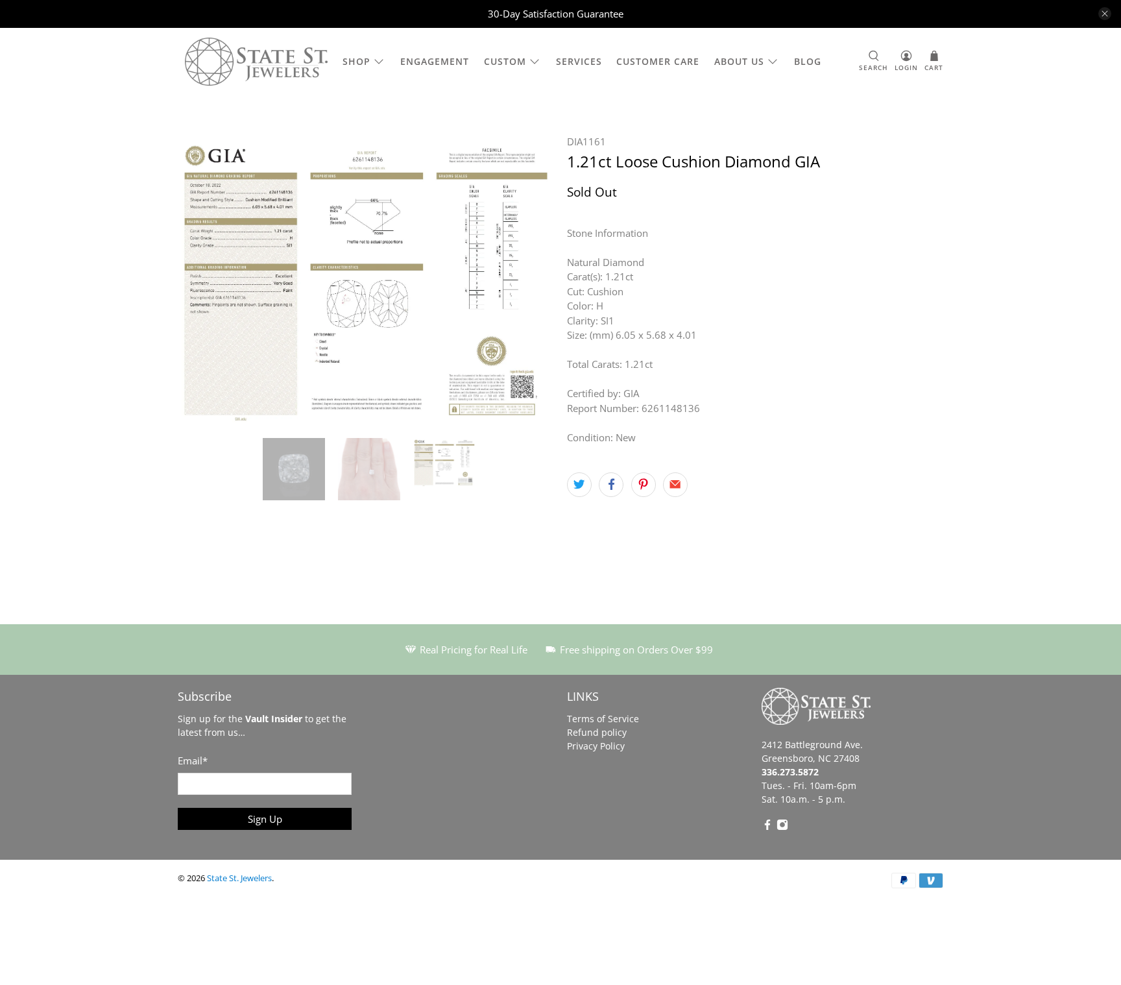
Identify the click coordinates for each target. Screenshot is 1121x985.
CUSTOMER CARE (657, 61)
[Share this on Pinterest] (643, 484)
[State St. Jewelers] (256, 62)
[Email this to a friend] (675, 484)
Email (193, 760)
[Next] (533, 279)
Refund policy (597, 732)
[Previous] (198, 279)
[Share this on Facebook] (611, 484)
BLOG (807, 61)
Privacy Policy (596, 746)
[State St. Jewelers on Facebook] (767, 827)
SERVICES (579, 61)
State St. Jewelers (239, 878)
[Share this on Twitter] (579, 484)
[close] (1104, 13)
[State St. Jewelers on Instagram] (782, 827)
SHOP (356, 61)
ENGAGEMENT (434, 61)
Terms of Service (603, 718)
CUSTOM (505, 61)
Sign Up (265, 818)
